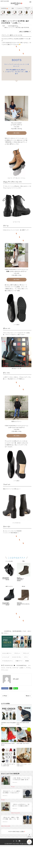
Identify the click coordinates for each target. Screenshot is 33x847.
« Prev (4, 695)
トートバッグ (5, 657)
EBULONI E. (19, 602)
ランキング (19, 8)
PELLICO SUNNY (16, 123)
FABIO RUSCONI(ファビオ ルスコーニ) (16, 269)
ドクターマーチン (16, 657)
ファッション (4, 670)
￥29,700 (7, 579)
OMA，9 (22, 578)
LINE (16, 688)
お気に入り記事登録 (24, 31)
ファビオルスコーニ (7, 660)
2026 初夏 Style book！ (23, 743)
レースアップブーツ (16, 124)
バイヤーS (8, 667)
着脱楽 (27, 660)
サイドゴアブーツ (5, 578)
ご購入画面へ (16, 133)
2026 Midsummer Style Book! (8, 744)
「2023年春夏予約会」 (21, 665)
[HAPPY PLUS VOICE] (16, 4)
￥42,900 (16, 126)
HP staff (16, 679)
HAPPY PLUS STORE (5, 1)
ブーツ (26, 657)
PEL (3, 602)
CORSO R (19, 578)
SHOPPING (3, 8)
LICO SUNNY (6, 602)
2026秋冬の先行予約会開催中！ (8, 723)
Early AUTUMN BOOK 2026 (23, 723)
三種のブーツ (19, 660)
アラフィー (17, 653)
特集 (13, 8)
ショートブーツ (20, 579)
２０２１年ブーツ (7, 653)
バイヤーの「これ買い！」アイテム (21, 667)
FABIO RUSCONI (5, 577)
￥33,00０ (19, 580)
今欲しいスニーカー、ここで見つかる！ (24, 765)
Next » (28, 695)
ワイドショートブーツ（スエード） (23, 603)
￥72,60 (18, 604)
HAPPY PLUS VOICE (27, 8)
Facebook (5, 688)
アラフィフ (26, 653)
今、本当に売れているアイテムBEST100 (8, 765)
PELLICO (18, 577)
